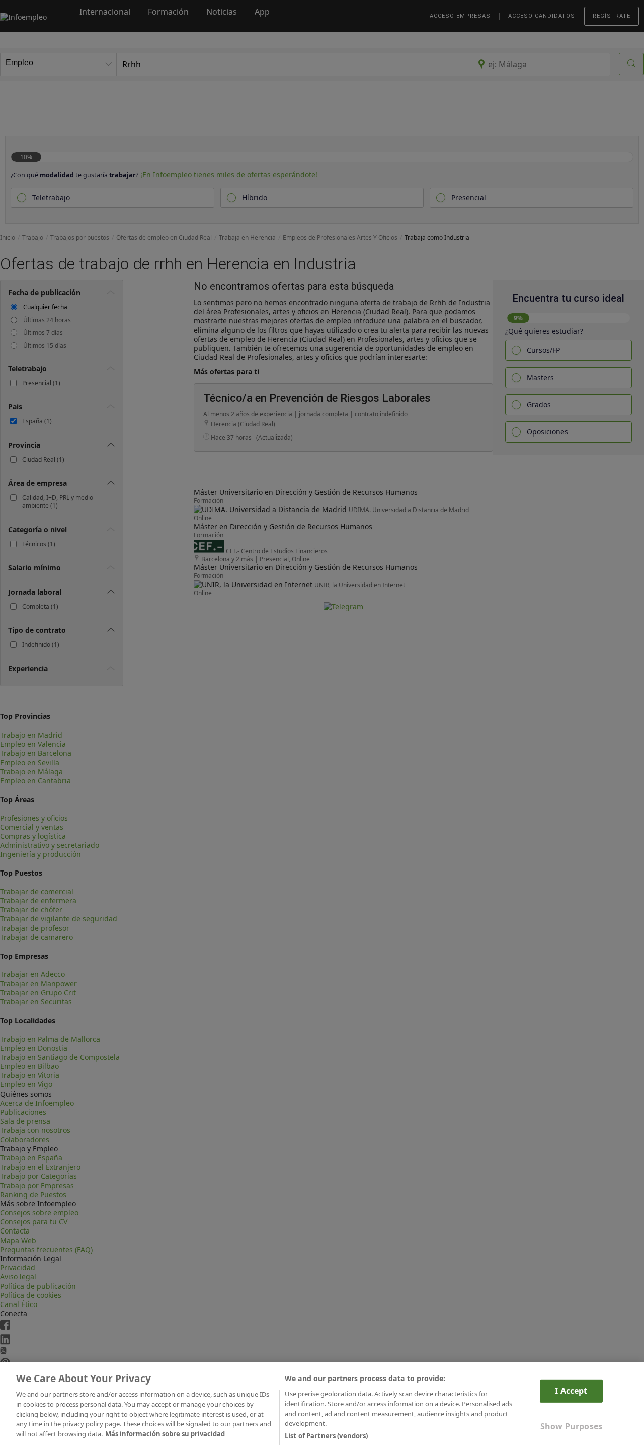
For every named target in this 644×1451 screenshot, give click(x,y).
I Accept (571, 1390)
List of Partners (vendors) (326, 1435)
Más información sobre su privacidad (165, 1433)
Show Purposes (571, 1425)
